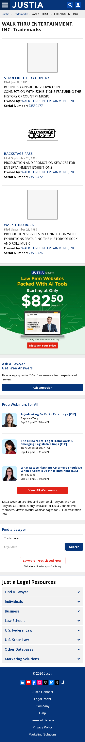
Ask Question (42, 387)
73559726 (35, 253)
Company (42, 706)
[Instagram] (39, 682)
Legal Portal (42, 699)
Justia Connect (42, 692)
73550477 (35, 106)
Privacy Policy (43, 727)
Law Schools (15, 620)
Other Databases (19, 649)
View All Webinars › (42, 490)
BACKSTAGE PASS (18, 153)
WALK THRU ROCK (19, 224)
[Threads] (45, 682)
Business (12, 611)
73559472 (35, 177)
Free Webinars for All (20, 404)
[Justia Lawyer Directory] (62, 682)
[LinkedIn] (22, 682)
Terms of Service (42, 720)
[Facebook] (34, 682)
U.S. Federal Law (18, 630)
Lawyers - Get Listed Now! (42, 560)
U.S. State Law (17, 639)
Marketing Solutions (22, 659)
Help (42, 713)
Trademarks (20, 14)
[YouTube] (28, 682)
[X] (57, 682)
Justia (5, 14)
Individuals (14, 601)
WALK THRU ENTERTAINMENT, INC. (48, 101)
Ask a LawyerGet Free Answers (17, 366)
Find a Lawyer (14, 529)
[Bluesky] (51, 682)
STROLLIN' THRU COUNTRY (26, 77)
